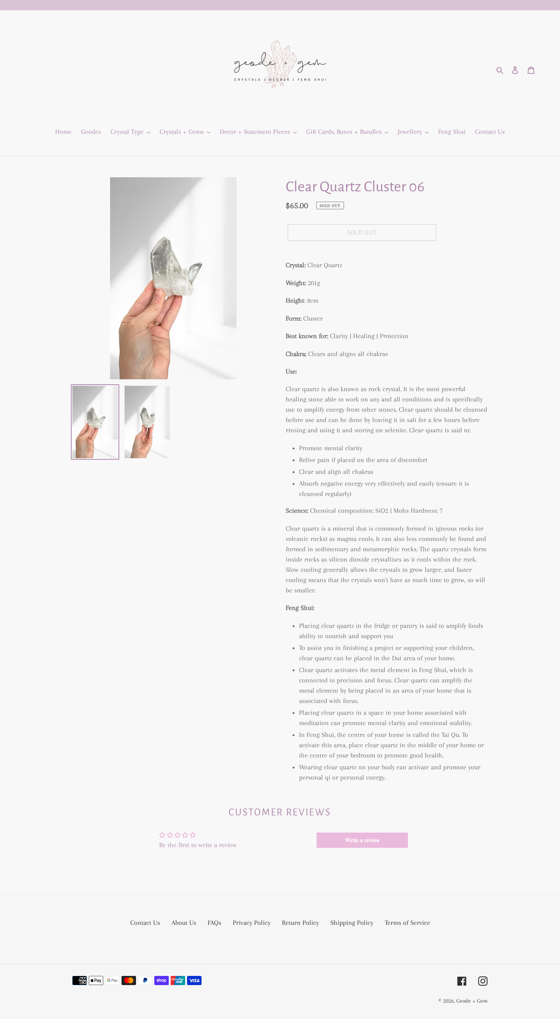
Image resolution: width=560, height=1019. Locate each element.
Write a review (362, 840)
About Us (183, 922)
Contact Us (145, 922)
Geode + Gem (472, 1001)
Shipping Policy (351, 922)
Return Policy (300, 922)
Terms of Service (407, 922)
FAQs (214, 922)
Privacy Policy (251, 922)
